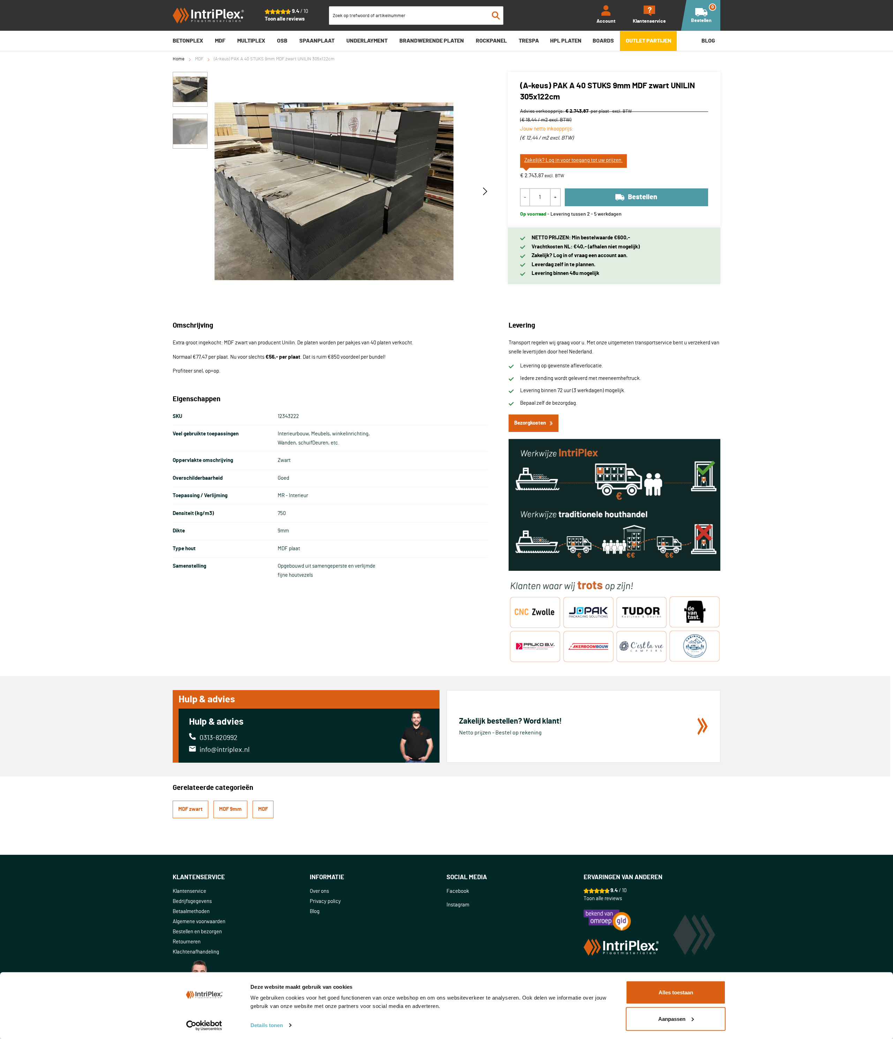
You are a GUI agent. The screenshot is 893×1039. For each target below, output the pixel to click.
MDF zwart (190, 809)
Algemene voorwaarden (199, 921)
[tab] (241, 877)
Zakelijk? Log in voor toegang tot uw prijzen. (573, 160)
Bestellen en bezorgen (197, 931)
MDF (199, 59)
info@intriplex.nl (225, 749)
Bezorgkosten (530, 423)
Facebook (457, 891)
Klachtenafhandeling (196, 952)
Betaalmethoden (191, 911)
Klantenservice (189, 891)
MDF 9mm (230, 809)
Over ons (319, 891)
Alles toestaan (676, 992)
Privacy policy (325, 901)
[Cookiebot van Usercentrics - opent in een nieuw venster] (204, 1025)
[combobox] (416, 15)
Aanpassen (671, 1019)
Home (179, 59)
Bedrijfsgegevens (192, 901)
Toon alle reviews (285, 19)
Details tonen (266, 1025)
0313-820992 (219, 737)
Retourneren (187, 941)
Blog (315, 911)
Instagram (457, 904)
